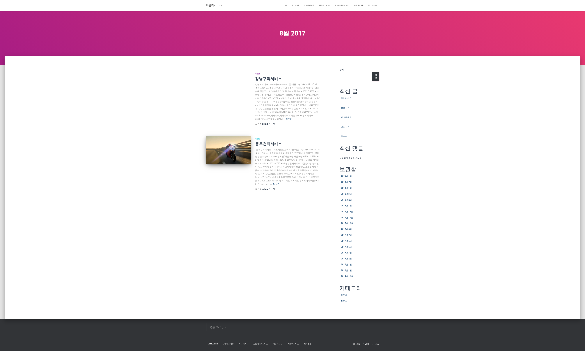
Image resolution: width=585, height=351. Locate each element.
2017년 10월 (347, 223)
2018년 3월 (346, 194)
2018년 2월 (346, 200)
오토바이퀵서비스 (342, 5)
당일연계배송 (308, 5)
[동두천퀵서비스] (228, 150)
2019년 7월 (346, 182)
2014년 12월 (347, 276)
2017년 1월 (346, 264)
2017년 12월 (347, 211)
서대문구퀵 (346, 117)
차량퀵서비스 (324, 5)
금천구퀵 (345, 127)
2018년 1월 (346, 205)
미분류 (258, 74)
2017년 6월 (346, 241)
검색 (341, 69)
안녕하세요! (346, 98)
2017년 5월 (346, 247)
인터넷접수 (372, 5)
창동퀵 (344, 136)
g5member (213, 344)
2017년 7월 (346, 235)
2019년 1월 (346, 188)
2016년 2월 (346, 270)
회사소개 (295, 5)
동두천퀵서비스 (268, 143)
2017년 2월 (346, 258)
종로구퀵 (345, 107)
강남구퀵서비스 (268, 78)
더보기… (290, 119)
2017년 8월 (346, 229)
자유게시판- (358, 5)
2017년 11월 (347, 217)
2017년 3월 (346, 253)
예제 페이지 (243, 344)
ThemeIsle (374, 344)
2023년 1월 (346, 176)
